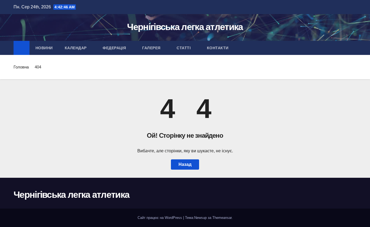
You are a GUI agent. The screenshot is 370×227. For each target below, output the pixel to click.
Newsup (200, 218)
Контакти (218, 48)
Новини (44, 48)
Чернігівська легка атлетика (185, 27)
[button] (352, 47)
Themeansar (222, 218)
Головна (21, 67)
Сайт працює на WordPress (160, 218)
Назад (185, 164)
